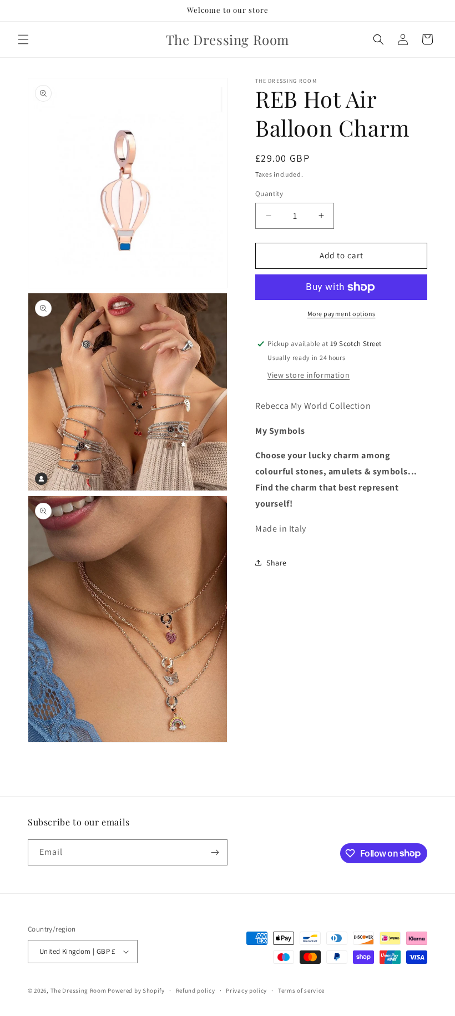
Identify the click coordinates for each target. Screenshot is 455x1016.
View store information (308, 375)
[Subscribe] (215, 852)
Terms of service (301, 990)
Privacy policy (246, 990)
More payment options (341, 313)
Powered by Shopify (136, 990)
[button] (23, 39)
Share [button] (276, 563)
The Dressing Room (78, 990)
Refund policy (195, 990)
